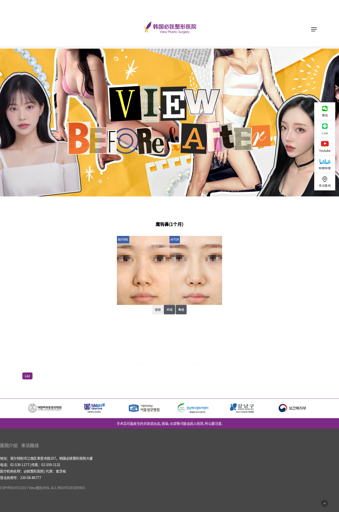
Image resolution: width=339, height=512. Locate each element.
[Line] (326, 129)
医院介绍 (8, 445)
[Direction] (326, 181)
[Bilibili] (326, 164)
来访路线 (29, 445)
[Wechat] (326, 111)
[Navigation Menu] (314, 29)
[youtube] (326, 146)
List (27, 376)
